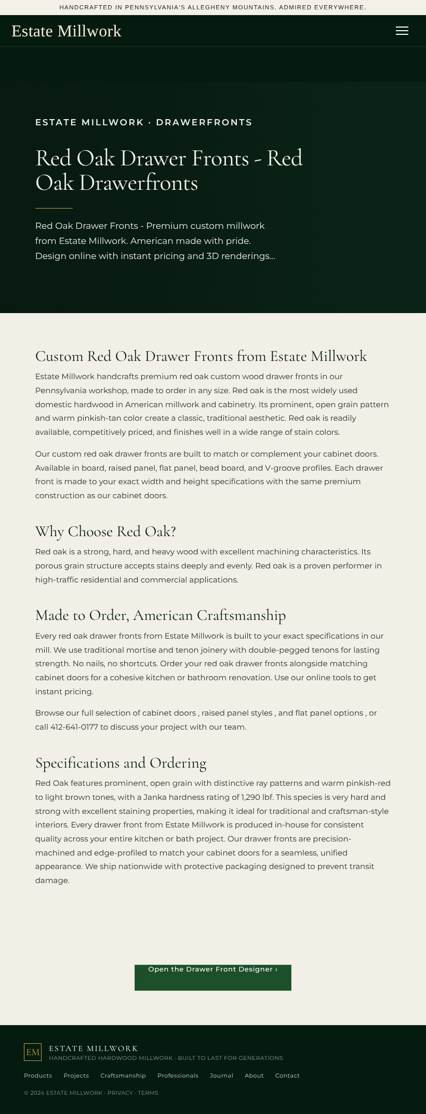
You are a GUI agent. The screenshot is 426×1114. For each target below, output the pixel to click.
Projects (76, 1075)
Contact (287, 1075)
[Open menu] (405, 30)
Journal (221, 1075)
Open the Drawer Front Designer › (213, 969)
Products (38, 1075)
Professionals (177, 1075)
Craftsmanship (123, 1075)
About (254, 1075)
